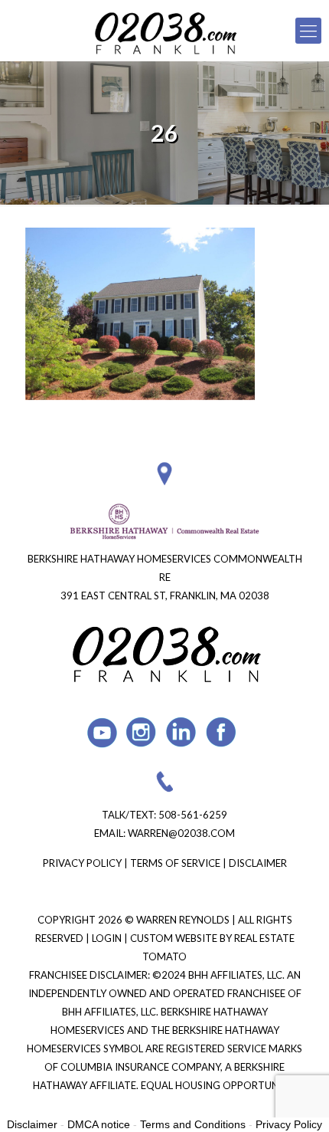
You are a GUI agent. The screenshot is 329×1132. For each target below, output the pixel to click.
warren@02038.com (181, 833)
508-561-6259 (192, 815)
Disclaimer (258, 863)
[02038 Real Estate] (164, 31)
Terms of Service (175, 863)
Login (108, 938)
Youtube (102, 732)
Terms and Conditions (193, 1124)
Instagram (142, 732)
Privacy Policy (82, 863)
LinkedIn (181, 732)
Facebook (221, 732)
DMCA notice (98, 1124)
